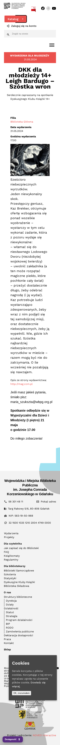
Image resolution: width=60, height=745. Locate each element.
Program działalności (19, 619)
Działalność (11, 608)
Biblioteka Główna (21, 121)
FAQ (6, 551)
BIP (8, 623)
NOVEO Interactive (44, 735)
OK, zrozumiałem (21, 693)
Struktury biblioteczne (18, 596)
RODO (9, 627)
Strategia (11, 616)
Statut (10, 612)
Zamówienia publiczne (20, 631)
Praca (7, 639)
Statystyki (10, 578)
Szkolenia (10, 574)
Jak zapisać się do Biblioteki (21, 548)
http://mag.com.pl (21, 383)
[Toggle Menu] (51, 45)
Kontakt (9, 643)
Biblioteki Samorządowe (19, 570)
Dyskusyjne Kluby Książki (19, 582)
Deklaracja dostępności (18, 635)
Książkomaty (12, 555)
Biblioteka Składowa (16, 585)
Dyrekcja (11, 600)
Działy (10, 604)
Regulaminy (11, 559)
